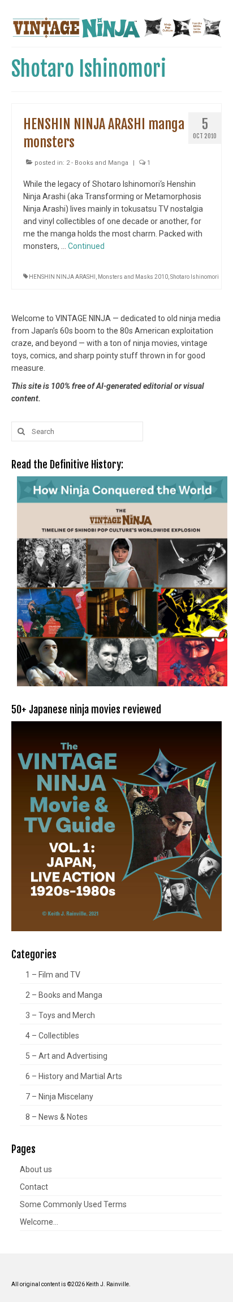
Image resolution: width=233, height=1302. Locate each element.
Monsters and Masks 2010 (133, 277)
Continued (86, 246)
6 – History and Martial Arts (73, 1076)
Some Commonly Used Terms (73, 1204)
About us (36, 1169)
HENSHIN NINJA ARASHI (62, 277)
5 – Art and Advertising (66, 1055)
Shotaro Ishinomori (194, 277)
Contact (34, 1186)
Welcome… (39, 1221)
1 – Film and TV (52, 974)
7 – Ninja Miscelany (59, 1096)
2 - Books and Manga (97, 162)
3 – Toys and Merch (60, 1015)
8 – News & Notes (56, 1116)
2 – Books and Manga (63, 994)
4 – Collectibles (52, 1035)
